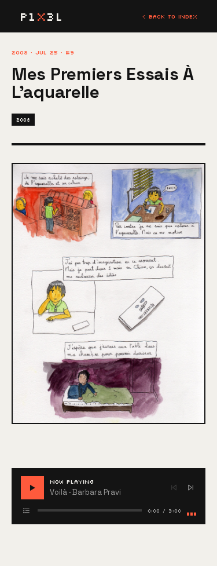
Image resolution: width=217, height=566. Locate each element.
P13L (41, 16)
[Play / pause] (32, 487)
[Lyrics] (26, 510)
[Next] (190, 487)
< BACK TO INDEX (169, 16)
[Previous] (173, 487)
